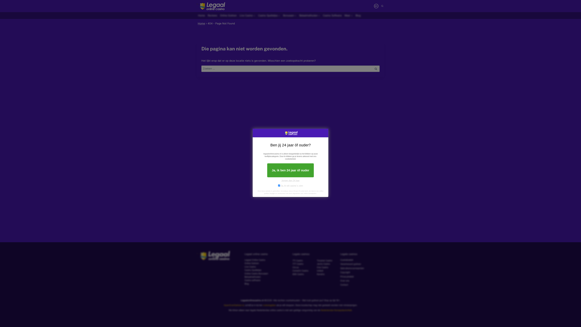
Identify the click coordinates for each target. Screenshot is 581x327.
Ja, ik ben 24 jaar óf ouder (290, 170)
